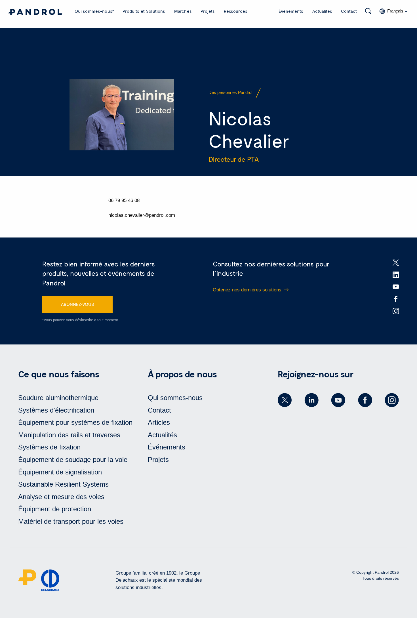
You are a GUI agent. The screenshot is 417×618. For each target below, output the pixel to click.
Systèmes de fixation (49, 447)
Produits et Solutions (144, 11)
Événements (291, 11)
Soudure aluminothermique (58, 398)
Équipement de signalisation (60, 472)
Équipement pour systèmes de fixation (75, 422)
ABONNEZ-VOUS (77, 304)
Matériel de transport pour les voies (70, 521)
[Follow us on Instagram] (392, 400)
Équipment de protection (54, 509)
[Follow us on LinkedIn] (311, 400)
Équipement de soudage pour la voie (72, 459)
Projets (208, 11)
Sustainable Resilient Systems (63, 484)
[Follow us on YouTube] (338, 400)
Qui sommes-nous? (94, 11)
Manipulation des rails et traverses (69, 435)
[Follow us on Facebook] (365, 400)
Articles (159, 422)
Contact (349, 11)
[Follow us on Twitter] (285, 400)
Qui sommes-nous (175, 398)
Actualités (322, 11)
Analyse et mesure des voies (61, 497)
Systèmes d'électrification (56, 410)
